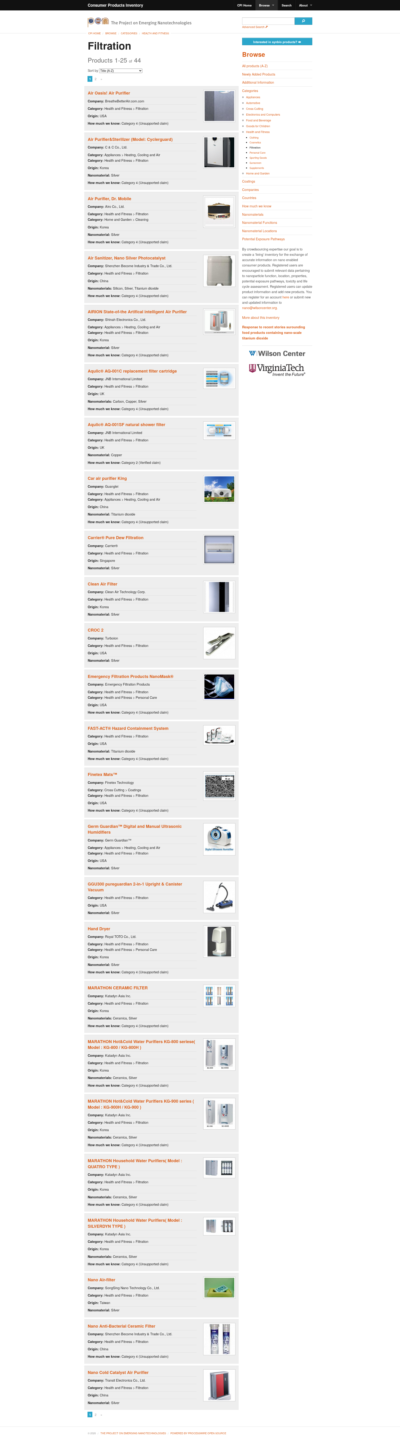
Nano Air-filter (101, 1280)
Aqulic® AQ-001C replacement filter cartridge (132, 371)
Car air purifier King (107, 478)
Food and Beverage (258, 120)
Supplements (257, 168)
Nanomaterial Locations (259, 230)
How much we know (256, 206)
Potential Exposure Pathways (263, 239)
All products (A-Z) (255, 65)
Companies (250, 189)
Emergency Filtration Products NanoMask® (130, 676)
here (285, 296)
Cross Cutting (254, 109)
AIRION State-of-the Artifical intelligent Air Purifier (137, 312)
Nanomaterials (252, 214)
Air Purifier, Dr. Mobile (109, 199)
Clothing (254, 137)
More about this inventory (260, 317)
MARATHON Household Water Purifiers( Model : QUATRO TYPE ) (135, 1163)
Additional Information (258, 82)
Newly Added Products (258, 74)
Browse (264, 5)
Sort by (93, 70)
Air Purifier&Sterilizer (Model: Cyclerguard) (130, 139)
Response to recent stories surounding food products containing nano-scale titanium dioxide (273, 332)
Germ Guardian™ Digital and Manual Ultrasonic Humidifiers (135, 829)
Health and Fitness (155, 33)
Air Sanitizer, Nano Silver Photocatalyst (127, 258)
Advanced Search (253, 27)
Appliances (253, 97)
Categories (129, 33)
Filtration (255, 147)
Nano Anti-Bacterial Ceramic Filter (121, 1326)
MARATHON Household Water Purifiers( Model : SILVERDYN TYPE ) (135, 1223)
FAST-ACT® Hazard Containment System (128, 728)
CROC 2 (95, 630)
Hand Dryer (99, 929)
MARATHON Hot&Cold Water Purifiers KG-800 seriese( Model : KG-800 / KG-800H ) (141, 1044)
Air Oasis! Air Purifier (109, 93)
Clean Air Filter (102, 584)
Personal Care (258, 152)
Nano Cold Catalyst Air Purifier (118, 1372)
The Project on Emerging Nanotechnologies (133, 1433)
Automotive (253, 103)
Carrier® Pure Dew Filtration (116, 538)
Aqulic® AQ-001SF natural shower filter (126, 424)
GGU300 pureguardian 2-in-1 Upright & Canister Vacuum (135, 887)
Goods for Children (258, 126)
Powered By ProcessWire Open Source (198, 1433)
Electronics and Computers (263, 114)
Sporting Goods (258, 157)
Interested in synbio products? (275, 42)
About (303, 5)
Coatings (248, 181)
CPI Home (244, 5)
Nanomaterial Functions (259, 222)
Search (287, 5)
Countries (249, 197)
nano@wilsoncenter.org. (260, 307)
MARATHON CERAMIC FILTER (118, 988)
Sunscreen (255, 163)
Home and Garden (258, 173)
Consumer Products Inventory (115, 5)
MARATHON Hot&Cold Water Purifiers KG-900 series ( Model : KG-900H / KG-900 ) (141, 1104)
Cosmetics (255, 142)
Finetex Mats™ (102, 774)
